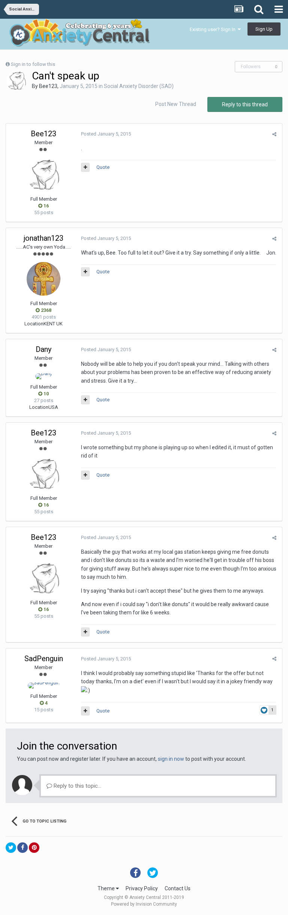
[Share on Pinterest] (34, 847)
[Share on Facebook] (22, 847)
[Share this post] (274, 134)
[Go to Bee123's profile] (16, 80)
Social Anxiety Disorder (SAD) (139, 86)
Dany (43, 349)
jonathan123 (43, 238)
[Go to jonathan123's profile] (43, 279)
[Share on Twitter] (11, 847)
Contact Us (177, 888)
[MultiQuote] (85, 167)
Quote (103, 167)
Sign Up (264, 29)
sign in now (171, 759)
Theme (107, 888)
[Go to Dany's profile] (43, 376)
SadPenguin (43, 658)
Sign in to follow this (33, 64)
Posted (106, 134)
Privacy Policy (142, 888)
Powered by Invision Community (144, 904)
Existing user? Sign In (214, 29)
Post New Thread (175, 104)
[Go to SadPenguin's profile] (44, 685)
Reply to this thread (245, 104)
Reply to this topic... (76, 785)
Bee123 (48, 86)
